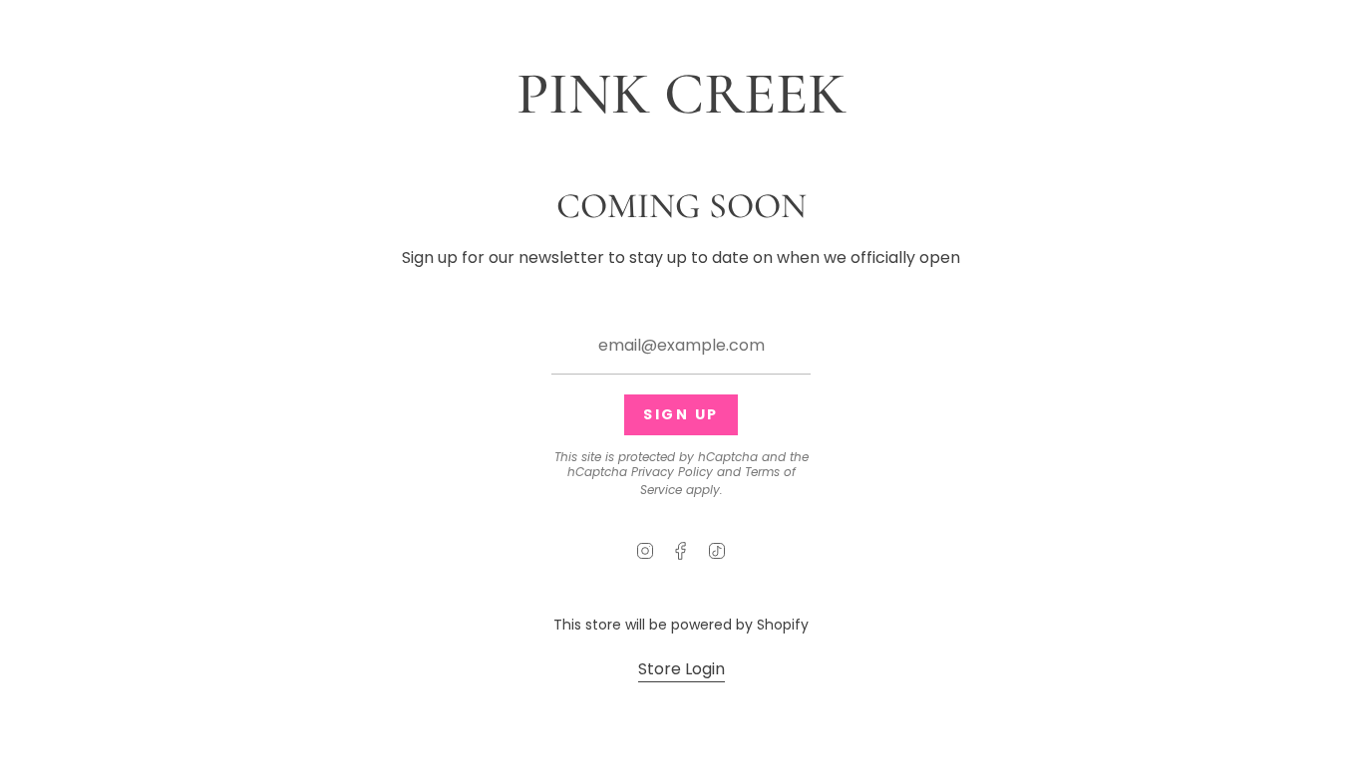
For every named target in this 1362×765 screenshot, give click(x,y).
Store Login (681, 668)
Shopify (783, 625)
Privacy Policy (672, 471)
